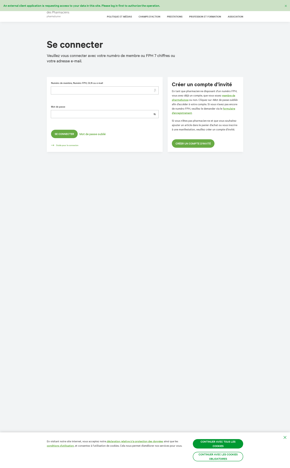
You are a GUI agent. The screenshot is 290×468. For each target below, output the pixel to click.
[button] (155, 114)
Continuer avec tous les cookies (218, 444)
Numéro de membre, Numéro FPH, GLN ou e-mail (77, 83)
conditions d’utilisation (60, 445)
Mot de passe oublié (92, 134)
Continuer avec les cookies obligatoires (218, 456)
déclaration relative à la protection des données (134, 441)
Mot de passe (58, 106)
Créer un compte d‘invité (193, 143)
